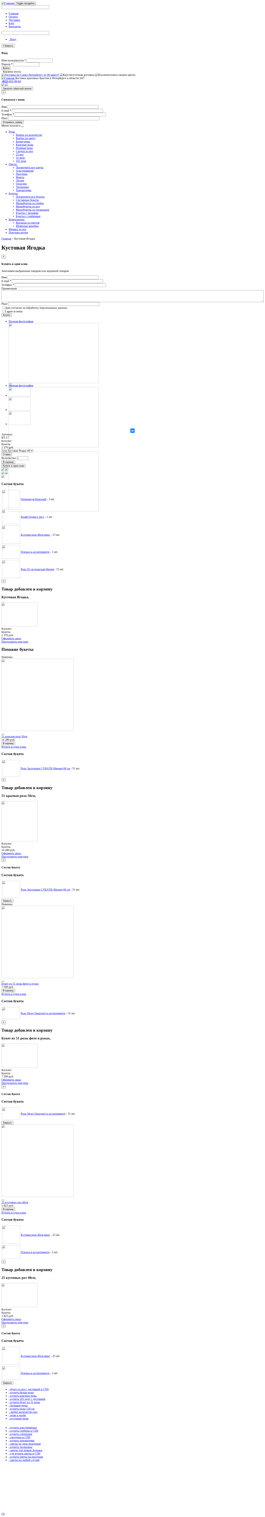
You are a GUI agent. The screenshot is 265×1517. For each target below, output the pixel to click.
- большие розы (18, 1405)
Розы (12, 131)
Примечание (9, 288)
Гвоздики (21, 174)
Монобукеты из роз (28, 206)
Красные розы (24, 144)
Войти (6, 68)
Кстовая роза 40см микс (35, 534)
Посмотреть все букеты (30, 196)
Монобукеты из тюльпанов (32, 209)
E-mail (6, 110)
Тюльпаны (22, 187)
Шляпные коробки (27, 226)
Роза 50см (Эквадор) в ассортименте (43, 1013)
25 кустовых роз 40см (14, 1202)
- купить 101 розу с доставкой (27, 1399)
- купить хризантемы (21, 1440)
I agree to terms (14, 311)
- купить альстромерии (23, 1427)
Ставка (6, 454)
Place (4, 118)
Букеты (13, 193)
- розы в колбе (17, 1415)
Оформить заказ (11, 638)
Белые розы (23, 141)
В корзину (8, 462)
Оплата (13, 16)
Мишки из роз (17, 229)
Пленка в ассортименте (35, 551)
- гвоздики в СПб (19, 1437)
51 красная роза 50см (14, 736)
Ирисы (20, 177)
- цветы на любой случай (24, 1460)
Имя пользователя (13, 60)
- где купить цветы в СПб (24, 1453)
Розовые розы (24, 148)
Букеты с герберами (28, 216)
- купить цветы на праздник (26, 1456)
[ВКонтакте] (132, 431)
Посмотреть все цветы (29, 167)
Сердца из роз (24, 151)
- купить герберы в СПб (23, 1430)
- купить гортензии (20, 1434)
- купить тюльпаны (20, 1447)
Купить (6, 315)
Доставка (14, 19)
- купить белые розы (21, 1392)
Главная (13, 13)
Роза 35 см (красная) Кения (37, 569)
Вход (12, 39)
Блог (11, 23)
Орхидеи (21, 183)
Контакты (15, 26)
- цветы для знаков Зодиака (25, 1450)
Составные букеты (27, 200)
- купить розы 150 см (21, 1408)
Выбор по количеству (29, 135)
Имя (4, 106)
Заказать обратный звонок (17, 88)
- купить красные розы (23, 1395)
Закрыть (7, 900)
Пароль (7, 64)
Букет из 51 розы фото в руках (20, 983)
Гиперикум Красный (33, 499)
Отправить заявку (12, 122)
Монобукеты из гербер (30, 203)
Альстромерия (25, 170)
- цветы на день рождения (25, 1443)
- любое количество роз (23, 1412)
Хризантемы (23, 190)
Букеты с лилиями (27, 213)
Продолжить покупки (14, 641)
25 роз (19, 154)
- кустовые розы (18, 1418)
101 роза (21, 161)
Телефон (7, 114)
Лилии (20, 180)
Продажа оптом (18, 232)
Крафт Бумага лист (32, 516)
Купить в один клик (13, 465)
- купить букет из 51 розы (24, 1402)
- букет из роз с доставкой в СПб (29, 1389)
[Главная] (8, 3)
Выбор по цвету (26, 138)
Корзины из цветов (27, 222)
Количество (8, 458)
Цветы (13, 164)
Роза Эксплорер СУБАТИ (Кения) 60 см (45, 768)
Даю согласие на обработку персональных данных (36, 307)
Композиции (17, 219)
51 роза (20, 157)
